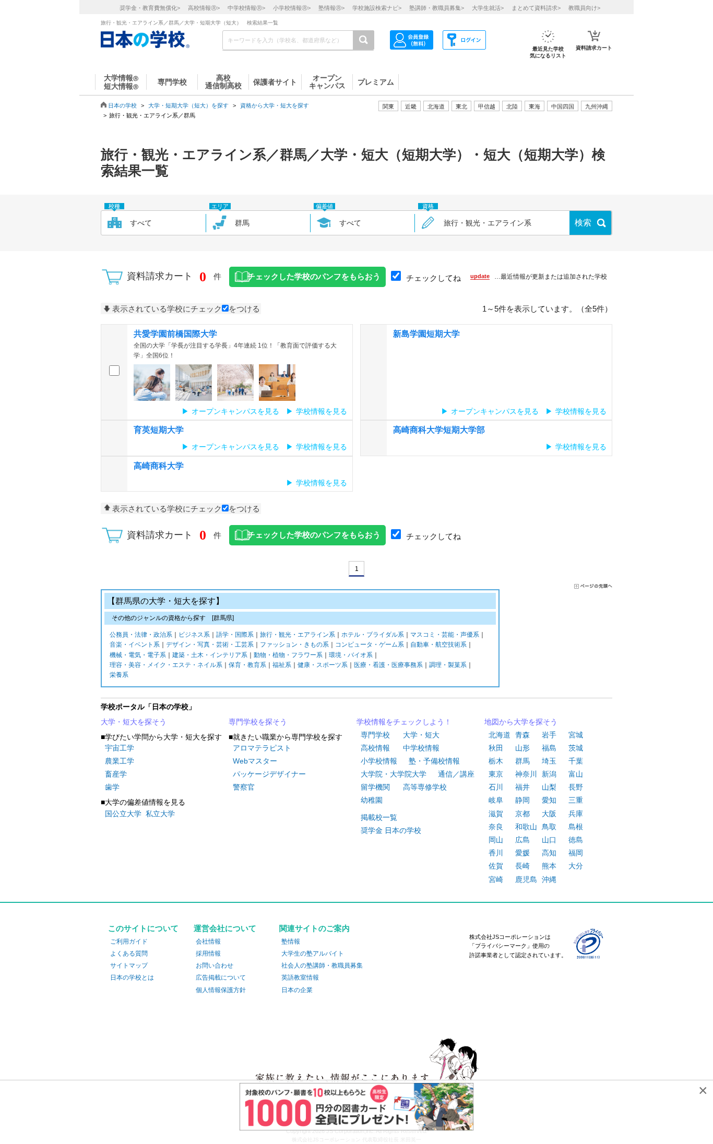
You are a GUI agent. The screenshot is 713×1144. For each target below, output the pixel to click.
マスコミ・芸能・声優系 (444, 634)
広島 (522, 840)
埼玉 (549, 761)
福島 (549, 748)
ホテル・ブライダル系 (372, 634)
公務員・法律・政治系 (141, 634)
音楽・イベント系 (135, 644)
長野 (575, 787)
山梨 (549, 787)
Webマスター (255, 761)
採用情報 (208, 953)
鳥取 (549, 827)
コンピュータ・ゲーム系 (369, 644)
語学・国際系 (235, 634)
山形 (522, 748)
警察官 (244, 787)
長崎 (522, 866)
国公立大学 (123, 813)
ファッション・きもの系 (294, 644)
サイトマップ (129, 965)
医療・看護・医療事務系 (388, 665)
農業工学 (119, 761)
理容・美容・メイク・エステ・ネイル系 (166, 665)
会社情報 (208, 941)
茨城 (575, 748)
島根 (575, 827)
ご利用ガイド (129, 941)
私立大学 (160, 813)
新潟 (549, 774)
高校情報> (204, 8)
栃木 (496, 761)
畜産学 (116, 774)
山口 (549, 840)
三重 (575, 800)
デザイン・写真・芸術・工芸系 (210, 644)
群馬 (522, 761)
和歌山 (526, 827)
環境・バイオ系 (351, 655)
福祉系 (281, 665)
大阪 (549, 813)
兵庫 (575, 813)
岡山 (496, 840)
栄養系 (119, 674)
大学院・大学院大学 (393, 774)
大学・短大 (421, 735)
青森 (522, 735)
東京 (496, 774)
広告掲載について (221, 977)
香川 (496, 853)
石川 (496, 787)
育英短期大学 (159, 429)
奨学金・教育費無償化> (150, 8)
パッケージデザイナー (269, 774)
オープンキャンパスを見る (235, 411)
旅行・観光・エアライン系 (297, 634)
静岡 (522, 800)
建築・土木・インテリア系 (209, 655)
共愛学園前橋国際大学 (175, 333)
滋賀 (496, 813)
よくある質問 (129, 953)
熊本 (549, 866)
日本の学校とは (132, 977)
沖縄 (549, 879)
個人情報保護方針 (221, 990)
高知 (549, 853)
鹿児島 (526, 879)
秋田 (496, 748)
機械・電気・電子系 (138, 655)
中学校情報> (246, 8)
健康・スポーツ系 (323, 665)
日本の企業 (297, 990)
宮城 (575, 735)
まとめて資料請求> (536, 8)
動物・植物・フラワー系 (288, 655)
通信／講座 (456, 774)
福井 (522, 787)
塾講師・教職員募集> (436, 8)
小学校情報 (379, 761)
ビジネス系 (194, 634)
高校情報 (375, 748)
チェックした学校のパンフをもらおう (314, 276)
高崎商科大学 (159, 465)
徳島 (575, 840)
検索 (583, 222)
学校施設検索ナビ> (376, 8)
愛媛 (522, 853)
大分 (575, 866)
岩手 (549, 735)
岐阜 (496, 800)
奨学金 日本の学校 (391, 830)
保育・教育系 (247, 665)
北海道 (436, 106)
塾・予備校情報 (434, 761)
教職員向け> (584, 8)
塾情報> (331, 8)
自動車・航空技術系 (438, 644)
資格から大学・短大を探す (274, 105)
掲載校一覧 (379, 817)
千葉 (575, 761)
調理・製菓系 (448, 665)
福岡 (575, 853)
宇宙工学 (119, 748)
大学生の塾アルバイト (312, 953)
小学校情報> (292, 8)
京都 (522, 813)
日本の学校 (122, 105)
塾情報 (290, 941)
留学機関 (375, 787)
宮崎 (496, 879)
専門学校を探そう (258, 722)
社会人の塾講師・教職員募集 (322, 965)
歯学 (112, 787)
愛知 (549, 800)
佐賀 (496, 866)
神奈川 (526, 774)
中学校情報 (421, 748)
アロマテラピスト (262, 748)
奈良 (496, 827)
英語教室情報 (300, 977)
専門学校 (375, 735)
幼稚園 (372, 800)
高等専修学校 (425, 787)
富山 (575, 774)
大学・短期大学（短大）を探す (188, 105)
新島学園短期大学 (426, 333)
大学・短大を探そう (134, 722)
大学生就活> (488, 8)
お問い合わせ (214, 965)
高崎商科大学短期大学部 (439, 429)
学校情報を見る (321, 411)
